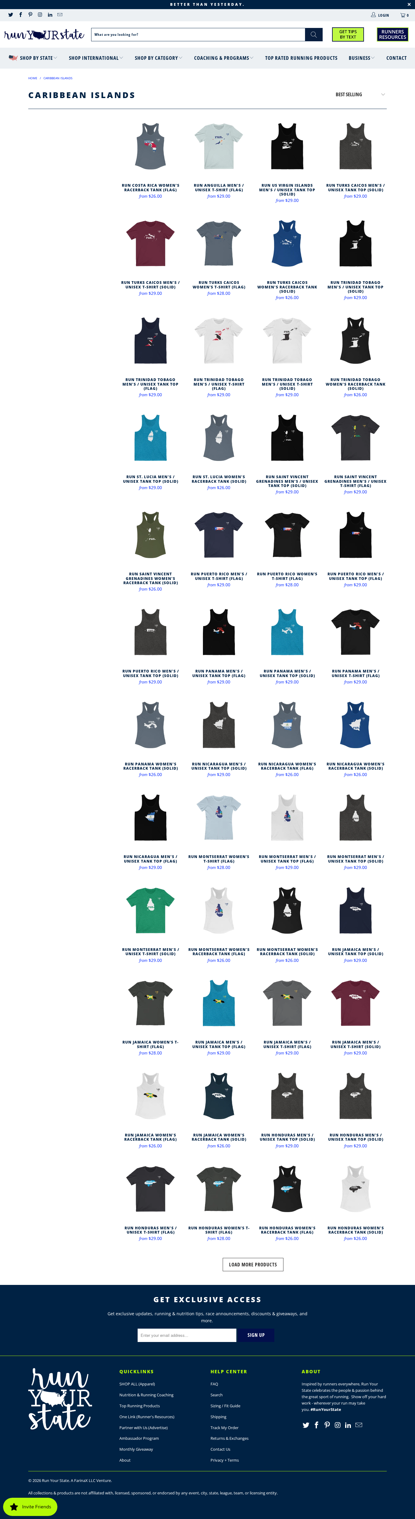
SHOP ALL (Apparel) (137, 1384)
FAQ (214, 1384)
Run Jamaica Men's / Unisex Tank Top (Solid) (355, 910)
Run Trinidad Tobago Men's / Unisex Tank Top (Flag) (150, 340)
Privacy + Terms (225, 1460)
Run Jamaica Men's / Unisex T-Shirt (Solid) (355, 1003)
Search (217, 1395)
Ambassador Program (139, 1438)
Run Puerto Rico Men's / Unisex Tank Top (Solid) (150, 632)
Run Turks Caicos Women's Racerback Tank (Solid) (287, 243)
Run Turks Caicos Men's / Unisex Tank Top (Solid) (355, 146)
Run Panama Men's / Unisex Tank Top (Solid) (287, 632)
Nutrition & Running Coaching (146, 1395)
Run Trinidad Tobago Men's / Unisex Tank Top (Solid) (355, 243)
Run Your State (55, 1480)
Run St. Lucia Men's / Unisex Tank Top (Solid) (150, 438)
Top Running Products (139, 1405)
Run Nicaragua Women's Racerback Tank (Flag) (287, 725)
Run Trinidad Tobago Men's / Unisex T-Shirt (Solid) (287, 340)
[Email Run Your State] (59, 15)
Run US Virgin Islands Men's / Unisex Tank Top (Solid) (287, 146)
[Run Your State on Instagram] (40, 15)
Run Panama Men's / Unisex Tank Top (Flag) (219, 632)
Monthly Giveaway (136, 1449)
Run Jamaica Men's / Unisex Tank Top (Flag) (219, 1003)
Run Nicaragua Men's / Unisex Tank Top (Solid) (219, 725)
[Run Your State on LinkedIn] (50, 15)
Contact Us (220, 1449)
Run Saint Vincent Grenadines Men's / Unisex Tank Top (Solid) (287, 438)
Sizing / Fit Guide (225, 1405)
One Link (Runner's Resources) (146, 1416)
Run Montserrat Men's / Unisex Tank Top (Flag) (287, 817)
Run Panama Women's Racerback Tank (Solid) (150, 725)
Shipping (218, 1416)
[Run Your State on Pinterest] (30, 15)
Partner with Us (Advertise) (143, 1427)
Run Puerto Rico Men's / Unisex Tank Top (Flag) (355, 535)
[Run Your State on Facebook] (20, 15)
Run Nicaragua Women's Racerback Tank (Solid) (355, 725)
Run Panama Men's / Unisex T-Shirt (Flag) (355, 632)
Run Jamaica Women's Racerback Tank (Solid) (219, 1096)
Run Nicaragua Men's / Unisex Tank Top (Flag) (150, 817)
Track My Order (224, 1427)
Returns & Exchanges (230, 1438)
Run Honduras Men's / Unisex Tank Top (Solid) (287, 1096)
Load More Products (253, 1264)
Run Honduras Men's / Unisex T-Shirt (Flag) (150, 1189)
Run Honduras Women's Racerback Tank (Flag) (287, 1189)
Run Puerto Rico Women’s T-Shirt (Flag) (287, 535)
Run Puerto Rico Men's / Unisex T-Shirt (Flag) (219, 535)
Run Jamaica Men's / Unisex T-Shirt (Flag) (287, 1003)
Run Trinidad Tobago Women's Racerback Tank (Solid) (355, 340)
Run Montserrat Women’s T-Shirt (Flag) (219, 817)
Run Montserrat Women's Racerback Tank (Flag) (219, 910)
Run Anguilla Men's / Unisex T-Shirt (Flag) (219, 146)
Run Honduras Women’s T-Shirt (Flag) (219, 1189)
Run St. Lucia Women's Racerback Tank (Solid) (219, 438)
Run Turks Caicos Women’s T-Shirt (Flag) (219, 243)
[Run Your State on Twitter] (10, 15)
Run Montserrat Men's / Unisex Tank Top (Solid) (355, 817)
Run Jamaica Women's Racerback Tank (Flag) (150, 1096)
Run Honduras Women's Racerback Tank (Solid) (355, 1189)
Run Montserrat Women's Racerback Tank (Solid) (287, 910)
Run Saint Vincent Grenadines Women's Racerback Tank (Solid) (150, 535)
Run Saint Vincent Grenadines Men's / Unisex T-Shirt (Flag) (355, 438)
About (125, 1460)
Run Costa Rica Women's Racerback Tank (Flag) (150, 146)
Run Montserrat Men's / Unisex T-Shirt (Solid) (150, 910)
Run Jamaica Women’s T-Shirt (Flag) (150, 1003)
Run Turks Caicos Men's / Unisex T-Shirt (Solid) (150, 243)
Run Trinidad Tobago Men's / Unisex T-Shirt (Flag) (219, 340)
